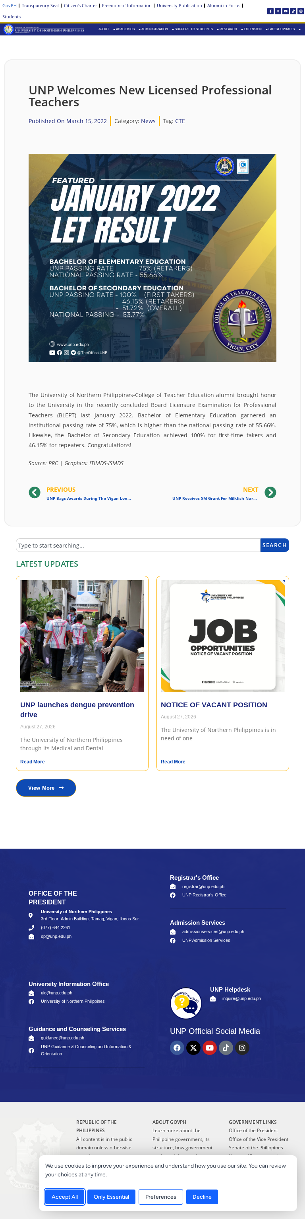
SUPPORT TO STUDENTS (194, 29)
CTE (180, 121)
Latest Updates (281, 29)
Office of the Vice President (258, 1139)
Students (11, 17)
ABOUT (103, 29)
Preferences (160, 1197)
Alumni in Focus (223, 5)
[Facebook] (177, 1048)
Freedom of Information (127, 5)
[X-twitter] (278, 11)
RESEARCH (228, 29)
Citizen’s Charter (80, 5)
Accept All (65, 1197)
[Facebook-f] (270, 11)
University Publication (179, 5)
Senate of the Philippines (256, 1147)
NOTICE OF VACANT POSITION (214, 705)
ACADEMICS (125, 29)
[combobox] (138, 545)
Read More (32, 762)
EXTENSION (253, 29)
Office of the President (253, 1130)
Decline (202, 1197)
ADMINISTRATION (154, 29)
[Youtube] (285, 11)
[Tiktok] (293, 11)
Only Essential (111, 1197)
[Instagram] (300, 11)
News (148, 121)
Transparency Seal (40, 5)
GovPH (9, 5)
